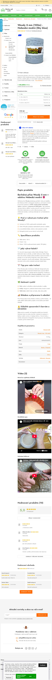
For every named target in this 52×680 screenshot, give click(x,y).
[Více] (48, 16)
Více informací (38, 80)
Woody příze (6, 36)
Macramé (48, 358)
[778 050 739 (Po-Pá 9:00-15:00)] (43, 10)
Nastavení (8, 677)
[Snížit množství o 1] (21, 117)
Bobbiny (5, 65)
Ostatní (5, 75)
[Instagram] (29, 648)
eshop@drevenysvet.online (27, 638)
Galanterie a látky (9, 92)
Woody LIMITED (8, 53)
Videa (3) (30, 183)
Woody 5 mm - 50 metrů (12, 43)
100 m (48, 354)
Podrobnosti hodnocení (37, 31)
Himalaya (6, 71)
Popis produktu (22, 183)
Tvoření (6, 88)
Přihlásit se (42, 615)
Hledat (36, 10)
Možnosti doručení (46, 85)
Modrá (48, 351)
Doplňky (6, 84)
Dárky (6, 96)
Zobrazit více (26, 592)
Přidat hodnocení (34, 518)
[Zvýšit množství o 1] (25, 117)
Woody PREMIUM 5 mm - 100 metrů (12, 59)
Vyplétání (6, 29)
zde (28, 667)
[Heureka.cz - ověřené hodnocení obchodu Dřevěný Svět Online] (9, 107)
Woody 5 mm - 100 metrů (12, 47)
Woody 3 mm (8, 38)
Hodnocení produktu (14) (40, 183)
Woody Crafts (40, 122)
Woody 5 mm (8, 40)
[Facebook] (26, 648)
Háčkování (7, 25)
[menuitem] (5, 16)
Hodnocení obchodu (26, 565)
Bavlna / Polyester (45, 347)
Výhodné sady (12, 50)
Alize (5, 69)
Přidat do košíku (38, 117)
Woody (32, 133)
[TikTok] (36, 648)
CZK (39, 5)
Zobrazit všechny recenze (34, 556)
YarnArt (5, 67)
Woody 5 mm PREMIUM (10, 55)
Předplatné (7, 99)
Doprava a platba (4, 5)
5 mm (49, 344)
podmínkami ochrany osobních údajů (25, 618)
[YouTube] (33, 648)
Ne (49, 362)
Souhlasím (42, 665)
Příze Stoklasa (7, 73)
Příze (5, 33)
